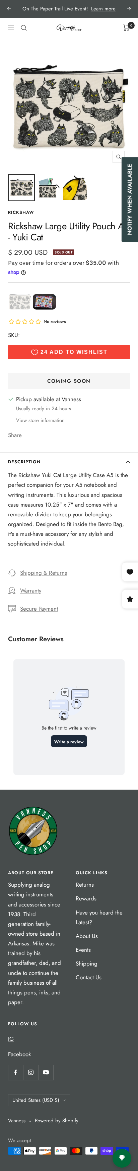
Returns (85, 885)
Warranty (30, 591)
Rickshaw (21, 212)
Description (24, 462)
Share (15, 435)
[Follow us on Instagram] (30, 1072)
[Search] (24, 28)
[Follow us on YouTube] (45, 1072)
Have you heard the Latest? (99, 917)
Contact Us (88, 977)
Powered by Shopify (56, 1120)
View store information (40, 420)
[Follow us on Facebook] (15, 1072)
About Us (87, 936)
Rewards (86, 898)
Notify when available (130, 199)
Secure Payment (39, 609)
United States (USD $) (35, 1100)
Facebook (19, 1054)
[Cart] (126, 28)
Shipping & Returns (43, 573)
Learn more (103, 8)
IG (11, 1039)
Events (83, 950)
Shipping (86, 963)
